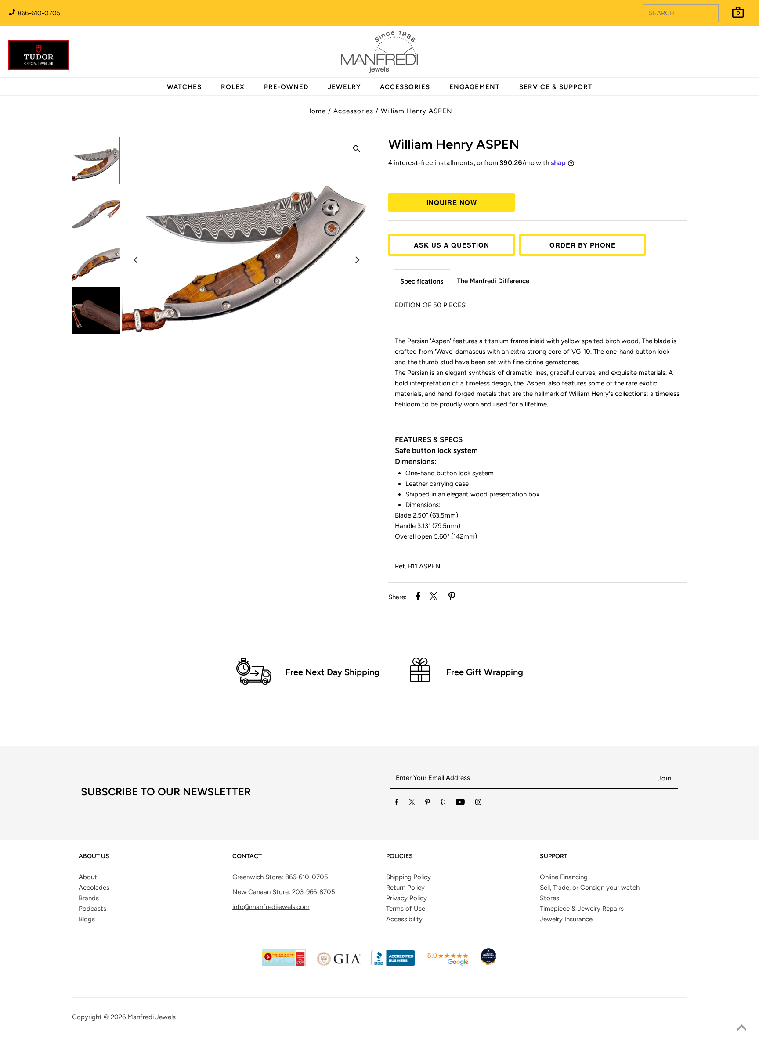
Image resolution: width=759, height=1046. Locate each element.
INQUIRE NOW (451, 202)
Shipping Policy (408, 877)
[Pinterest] (427, 803)
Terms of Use (405, 909)
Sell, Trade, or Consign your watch (590, 887)
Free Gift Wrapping (484, 672)
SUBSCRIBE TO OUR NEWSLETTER (166, 791)
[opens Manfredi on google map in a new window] (447, 964)
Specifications (421, 281)
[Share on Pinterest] (451, 598)
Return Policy (405, 887)
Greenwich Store (257, 877)
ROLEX (233, 87)
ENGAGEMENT (474, 87)
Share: (397, 597)
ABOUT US (94, 856)
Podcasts (92, 909)
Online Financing (564, 877)
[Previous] (136, 260)
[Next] (356, 260)
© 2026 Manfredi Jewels (140, 1017)
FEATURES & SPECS (429, 439)
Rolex (716, 47)
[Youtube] (460, 803)
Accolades (94, 887)
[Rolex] (716, 57)
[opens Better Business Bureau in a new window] (393, 964)
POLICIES (399, 856)
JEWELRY (344, 87)
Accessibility (404, 919)
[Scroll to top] (741, 1028)
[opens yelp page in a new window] (284, 964)
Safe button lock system (436, 450)
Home (316, 111)
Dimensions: (416, 461)
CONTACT (247, 856)
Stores (549, 898)
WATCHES (184, 87)
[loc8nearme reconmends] (488, 964)
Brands (89, 898)
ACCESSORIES (405, 87)
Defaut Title (537, 179)
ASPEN (453, 144)
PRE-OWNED (286, 87)
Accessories (353, 111)
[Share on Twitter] (433, 598)
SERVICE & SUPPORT (556, 87)
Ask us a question (451, 245)
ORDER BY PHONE (582, 245)
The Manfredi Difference (493, 281)
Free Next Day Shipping (333, 672)
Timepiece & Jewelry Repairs (582, 909)
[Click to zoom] (356, 150)
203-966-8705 (313, 892)
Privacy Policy (406, 898)
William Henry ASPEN (416, 111)
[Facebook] (396, 803)
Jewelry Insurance (566, 919)
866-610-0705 (38, 13)
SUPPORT (553, 856)
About (88, 877)
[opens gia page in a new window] (338, 964)
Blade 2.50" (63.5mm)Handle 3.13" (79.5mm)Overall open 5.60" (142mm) (436, 525)
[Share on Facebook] (418, 598)
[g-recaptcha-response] (379, 1039)
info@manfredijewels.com (271, 907)
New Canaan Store (260, 892)
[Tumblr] (443, 803)
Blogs (87, 919)
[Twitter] (412, 803)
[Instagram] (478, 803)
